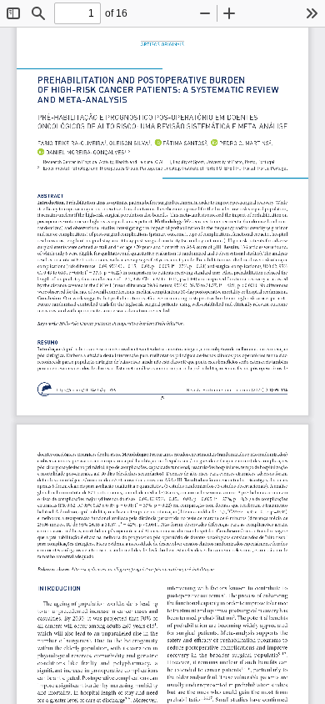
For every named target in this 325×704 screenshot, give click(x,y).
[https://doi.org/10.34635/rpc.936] (86, 389)
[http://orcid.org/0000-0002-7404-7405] (84, 152)
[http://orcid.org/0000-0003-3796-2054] (181, 142)
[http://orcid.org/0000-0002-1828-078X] (241, 142)
